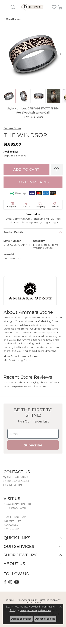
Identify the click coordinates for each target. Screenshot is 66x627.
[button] (13, 7)
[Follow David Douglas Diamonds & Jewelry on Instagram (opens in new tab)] (10, 582)
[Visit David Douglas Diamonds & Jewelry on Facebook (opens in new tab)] (5, 582)
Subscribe (33, 445)
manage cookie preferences (35, 610)
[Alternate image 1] (9, 96)
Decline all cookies (21, 618)
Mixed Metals (13, 19)
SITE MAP (10, 600)
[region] (33, 54)
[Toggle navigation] (6, 7)
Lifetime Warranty (50, 600)
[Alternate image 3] (39, 96)
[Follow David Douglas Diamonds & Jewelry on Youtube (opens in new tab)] (16, 582)
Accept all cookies (45, 618)
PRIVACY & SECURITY (27, 600)
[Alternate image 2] (24, 96)
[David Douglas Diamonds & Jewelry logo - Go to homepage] (33, 7)
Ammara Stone (12, 128)
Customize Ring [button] (33, 182)
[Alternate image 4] (54, 96)
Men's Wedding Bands (45, 246)
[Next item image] (60, 53)
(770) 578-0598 (33, 116)
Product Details (13, 232)
